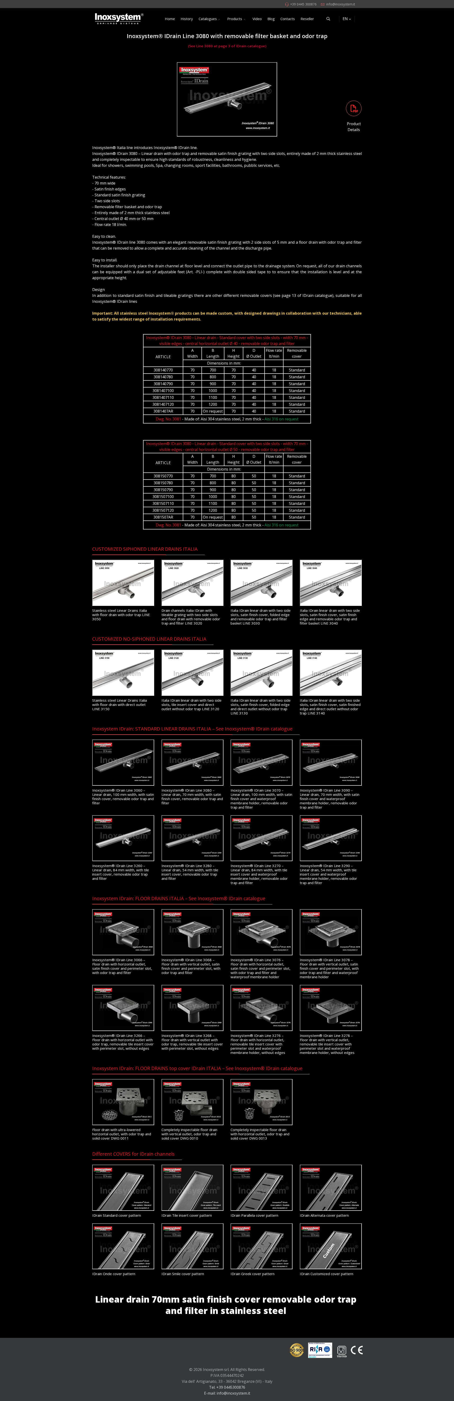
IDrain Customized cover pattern (326, 1273)
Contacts (287, 18)
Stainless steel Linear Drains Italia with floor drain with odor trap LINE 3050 (121, 614)
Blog (271, 18)
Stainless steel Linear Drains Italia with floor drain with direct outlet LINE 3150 (119, 704)
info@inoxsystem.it (340, 4)
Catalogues (208, 18)
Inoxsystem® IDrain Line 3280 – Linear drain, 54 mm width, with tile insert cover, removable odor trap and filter (190, 872)
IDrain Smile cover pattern (183, 1273)
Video (257, 18)
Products (234, 18)
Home (170, 18)
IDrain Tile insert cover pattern (187, 1215)
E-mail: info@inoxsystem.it (227, 1393)
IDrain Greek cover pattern (253, 1273)
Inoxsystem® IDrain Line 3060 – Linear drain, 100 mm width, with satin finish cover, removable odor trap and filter (123, 796)
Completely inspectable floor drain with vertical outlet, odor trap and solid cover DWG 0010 (189, 1134)
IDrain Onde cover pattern (113, 1273)
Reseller (307, 18)
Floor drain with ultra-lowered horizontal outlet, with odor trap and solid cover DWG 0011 (121, 1134)
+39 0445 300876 (303, 4)
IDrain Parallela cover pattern (254, 1215)
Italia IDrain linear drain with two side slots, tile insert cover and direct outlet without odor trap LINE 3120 (192, 704)
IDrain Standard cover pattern (116, 1215)
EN (345, 18)
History (187, 18)
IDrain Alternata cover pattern (324, 1215)
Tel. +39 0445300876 (227, 1387)
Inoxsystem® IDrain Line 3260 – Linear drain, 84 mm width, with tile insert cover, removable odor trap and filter (120, 872)
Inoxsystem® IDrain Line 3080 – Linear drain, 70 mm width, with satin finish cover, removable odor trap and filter (192, 796)
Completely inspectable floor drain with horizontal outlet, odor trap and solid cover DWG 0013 (260, 1134)
